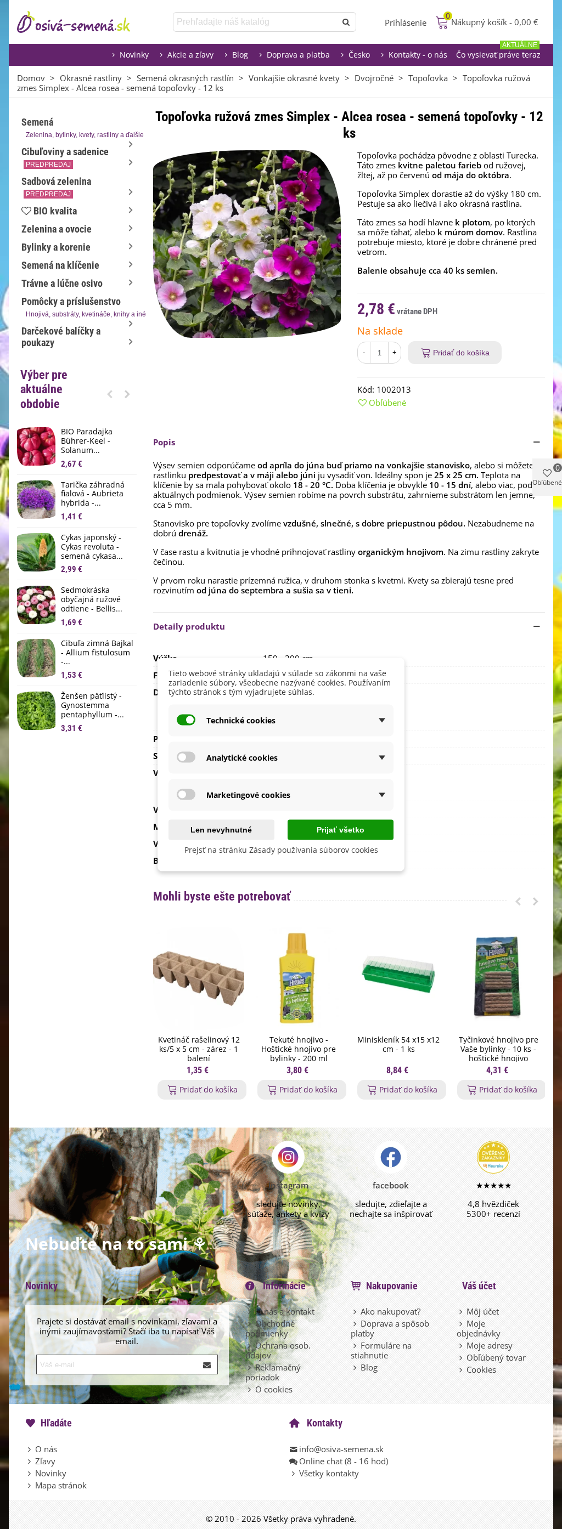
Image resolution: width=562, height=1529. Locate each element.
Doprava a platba (298, 54)
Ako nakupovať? (390, 1311)
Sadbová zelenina (56, 186)
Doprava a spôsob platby (390, 1328)
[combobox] (255, 22)
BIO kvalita (55, 211)
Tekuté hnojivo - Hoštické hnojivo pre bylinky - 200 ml (298, 1049)
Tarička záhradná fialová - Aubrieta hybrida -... (93, 494)
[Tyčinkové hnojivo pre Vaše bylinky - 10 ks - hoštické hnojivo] (498, 978)
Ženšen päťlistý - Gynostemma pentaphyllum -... (92, 705)
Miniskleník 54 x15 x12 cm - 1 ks (398, 1044)
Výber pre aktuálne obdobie (44, 389)
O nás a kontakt (284, 1311)
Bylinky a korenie (56, 247)
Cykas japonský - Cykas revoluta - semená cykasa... (92, 546)
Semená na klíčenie (60, 265)
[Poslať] (346, 22)
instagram (288, 1185)
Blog (240, 54)
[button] (110, 394)
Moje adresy (490, 1345)
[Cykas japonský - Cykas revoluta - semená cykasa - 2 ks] (36, 552)
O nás (46, 1448)
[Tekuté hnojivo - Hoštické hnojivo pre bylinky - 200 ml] (298, 978)
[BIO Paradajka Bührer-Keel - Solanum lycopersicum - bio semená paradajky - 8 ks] (36, 446)
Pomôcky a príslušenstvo (79, 307)
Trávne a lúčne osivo (62, 283)
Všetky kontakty (329, 1473)
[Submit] (207, 1364)
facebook (391, 1185)
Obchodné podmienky (270, 1328)
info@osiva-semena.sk (341, 1448)
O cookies (274, 1389)
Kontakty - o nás (418, 54)
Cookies (481, 1369)
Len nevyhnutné (221, 829)
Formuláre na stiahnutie (381, 1350)
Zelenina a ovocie (56, 229)
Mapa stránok (61, 1485)
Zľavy (45, 1461)
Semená (79, 127)
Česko (359, 54)
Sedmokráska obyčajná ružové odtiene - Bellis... (91, 599)
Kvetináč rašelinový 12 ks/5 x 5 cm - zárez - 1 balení (199, 1049)
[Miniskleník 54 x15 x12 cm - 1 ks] (398, 978)
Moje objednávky (479, 1328)
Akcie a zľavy (190, 54)
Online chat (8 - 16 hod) (343, 1461)
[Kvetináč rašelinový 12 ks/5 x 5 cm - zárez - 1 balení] (198, 978)
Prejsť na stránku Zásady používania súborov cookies (281, 850)
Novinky (134, 54)
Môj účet (483, 1311)
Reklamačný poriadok (273, 1372)
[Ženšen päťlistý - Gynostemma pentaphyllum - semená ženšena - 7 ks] (36, 711)
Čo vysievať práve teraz (498, 52)
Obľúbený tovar (496, 1357)
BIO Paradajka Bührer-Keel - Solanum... (87, 441)
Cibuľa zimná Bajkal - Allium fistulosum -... (97, 652)
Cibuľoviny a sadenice (65, 157)
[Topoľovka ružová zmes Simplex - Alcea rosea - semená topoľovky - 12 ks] (247, 242)
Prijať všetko (340, 829)
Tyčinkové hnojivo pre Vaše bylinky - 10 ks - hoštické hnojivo (498, 1049)
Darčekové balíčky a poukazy (60, 336)
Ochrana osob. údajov (278, 1350)
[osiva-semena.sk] (83, 22)
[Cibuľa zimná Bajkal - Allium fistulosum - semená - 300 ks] (36, 658)
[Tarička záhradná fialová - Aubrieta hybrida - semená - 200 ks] (36, 499)
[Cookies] (462, 1369)
